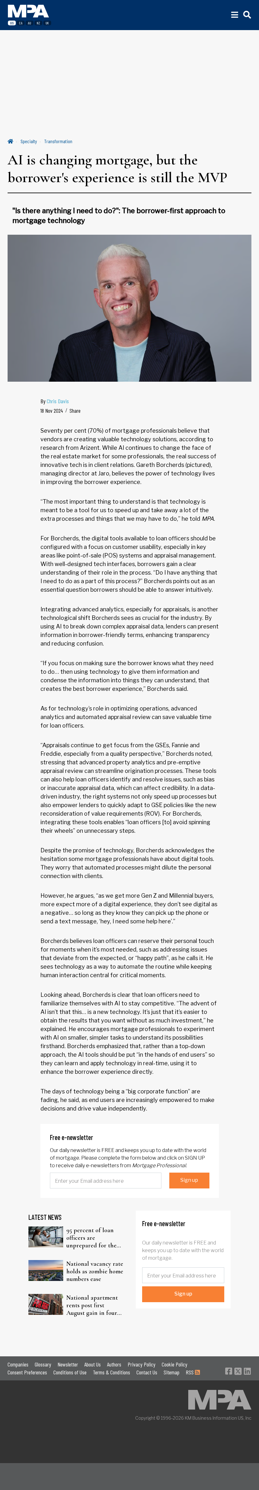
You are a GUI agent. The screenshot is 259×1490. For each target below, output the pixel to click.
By (54, 401)
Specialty (29, 141)
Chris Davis (58, 401)
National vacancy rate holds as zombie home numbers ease (94, 1271)
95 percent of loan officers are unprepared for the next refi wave (91, 1237)
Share (75, 410)
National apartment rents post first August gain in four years (92, 1305)
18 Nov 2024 (51, 410)
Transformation (58, 141)
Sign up (189, 1180)
